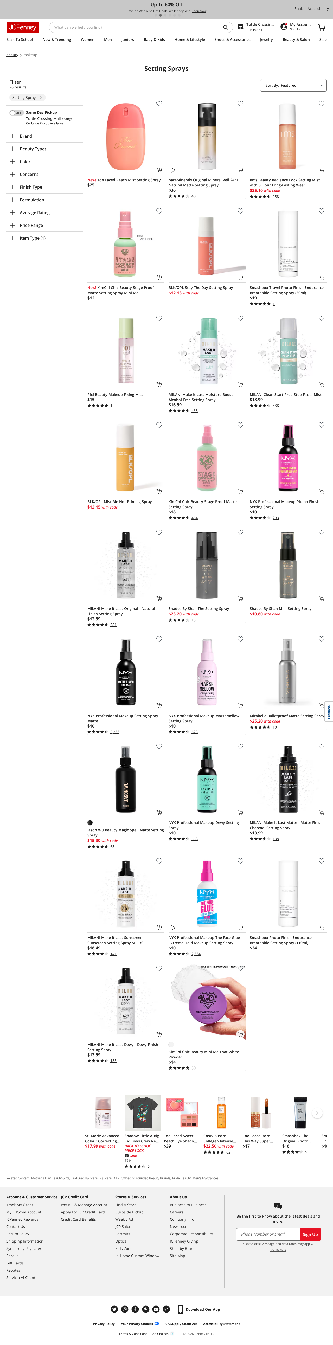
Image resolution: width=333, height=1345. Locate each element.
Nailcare (105, 1178)
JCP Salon (123, 1226)
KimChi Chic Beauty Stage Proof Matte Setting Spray (203, 504)
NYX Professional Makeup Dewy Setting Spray (204, 825)
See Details (278, 1250)
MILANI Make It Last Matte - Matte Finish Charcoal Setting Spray (286, 825)
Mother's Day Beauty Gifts (50, 1178)
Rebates (13, 1270)
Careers (176, 1211)
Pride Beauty (181, 1178)
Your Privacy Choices (137, 1324)
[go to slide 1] (156, 15)
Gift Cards (15, 1262)
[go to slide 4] (170, 15)
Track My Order (19, 1204)
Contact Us (15, 1226)
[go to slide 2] (160, 15)
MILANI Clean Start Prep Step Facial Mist (286, 394)
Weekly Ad (124, 1219)
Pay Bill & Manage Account (84, 1204)
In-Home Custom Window (137, 1255)
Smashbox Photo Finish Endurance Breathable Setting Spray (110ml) (281, 940)
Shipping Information (24, 1241)
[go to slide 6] (179, 15)
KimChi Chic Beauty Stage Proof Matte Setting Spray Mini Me (120, 290)
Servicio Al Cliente (21, 1277)
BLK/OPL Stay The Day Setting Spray (201, 287)
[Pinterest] (146, 1309)
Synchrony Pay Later (23, 1248)
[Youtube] (156, 1309)
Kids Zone (123, 1248)
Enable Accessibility (311, 8)
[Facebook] (136, 1309)
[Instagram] (125, 1309)
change (67, 119)
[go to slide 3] (165, 15)
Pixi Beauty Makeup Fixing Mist (115, 394)
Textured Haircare (84, 1178)
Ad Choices (160, 1333)
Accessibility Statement (221, 1324)
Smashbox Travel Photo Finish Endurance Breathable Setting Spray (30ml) (287, 290)
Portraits (122, 1233)
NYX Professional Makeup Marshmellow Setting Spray (204, 718)
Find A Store (125, 1204)
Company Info (182, 1219)
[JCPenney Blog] (167, 1309)
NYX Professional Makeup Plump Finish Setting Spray (284, 504)
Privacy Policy (104, 1324)
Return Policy (17, 1233)
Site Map (177, 1255)
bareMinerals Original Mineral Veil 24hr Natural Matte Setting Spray (203, 182)
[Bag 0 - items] (321, 27)
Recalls (12, 1255)
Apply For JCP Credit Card (83, 1211)
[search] (227, 27)
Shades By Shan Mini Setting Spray (281, 608)
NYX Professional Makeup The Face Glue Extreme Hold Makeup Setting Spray (204, 940)
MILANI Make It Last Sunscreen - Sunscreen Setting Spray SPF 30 (116, 940)
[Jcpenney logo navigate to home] (22, 27)
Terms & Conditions (133, 1333)
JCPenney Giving (184, 1241)
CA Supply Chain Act (181, 1324)
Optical (121, 1241)
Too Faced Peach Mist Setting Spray (124, 179)
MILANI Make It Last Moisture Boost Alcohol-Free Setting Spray (201, 397)
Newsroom (179, 1226)
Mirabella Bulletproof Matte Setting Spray (287, 715)
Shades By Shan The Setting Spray (199, 608)
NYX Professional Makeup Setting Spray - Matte (124, 718)
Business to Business (188, 1204)
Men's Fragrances (206, 1178)
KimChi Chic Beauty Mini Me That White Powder (204, 1054)
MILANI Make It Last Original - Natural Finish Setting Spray (121, 611)
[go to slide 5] (174, 15)
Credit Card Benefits (78, 1219)
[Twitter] (115, 1309)
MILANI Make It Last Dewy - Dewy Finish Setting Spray (122, 1047)
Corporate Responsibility (191, 1233)
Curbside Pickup (129, 1211)
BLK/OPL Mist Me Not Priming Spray (119, 501)
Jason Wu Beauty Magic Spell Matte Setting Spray (125, 832)
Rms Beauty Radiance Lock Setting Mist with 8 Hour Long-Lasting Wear (285, 182)
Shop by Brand (183, 1248)
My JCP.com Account (23, 1211)
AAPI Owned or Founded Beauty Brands (141, 1178)
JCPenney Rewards (22, 1219)
